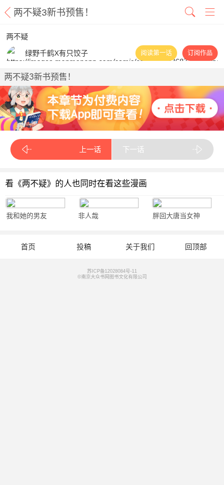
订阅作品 (200, 53)
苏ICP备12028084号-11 (112, 271)
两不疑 (17, 36)
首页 (28, 246)
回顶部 (196, 246)
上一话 (90, 149)
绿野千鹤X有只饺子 (56, 53)
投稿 (84, 246)
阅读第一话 (156, 53)
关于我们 (140, 246)
